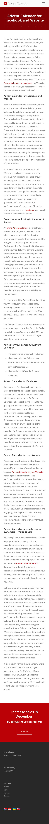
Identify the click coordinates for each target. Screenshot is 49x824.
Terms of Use (9, 771)
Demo (6, 790)
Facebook (29, 210)
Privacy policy (9, 767)
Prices (6, 786)
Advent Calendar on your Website (27, 472)
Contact (7, 796)
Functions (8, 783)
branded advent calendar (26, 563)
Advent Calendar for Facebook (18, 83)
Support (7, 793)
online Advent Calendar (17, 227)
